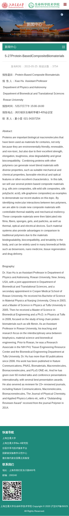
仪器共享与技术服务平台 (14, 448)
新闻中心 (10, 47)
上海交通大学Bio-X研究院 (15, 443)
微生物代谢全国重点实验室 (15, 458)
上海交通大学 (9, 438)
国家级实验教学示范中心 (14, 453)
